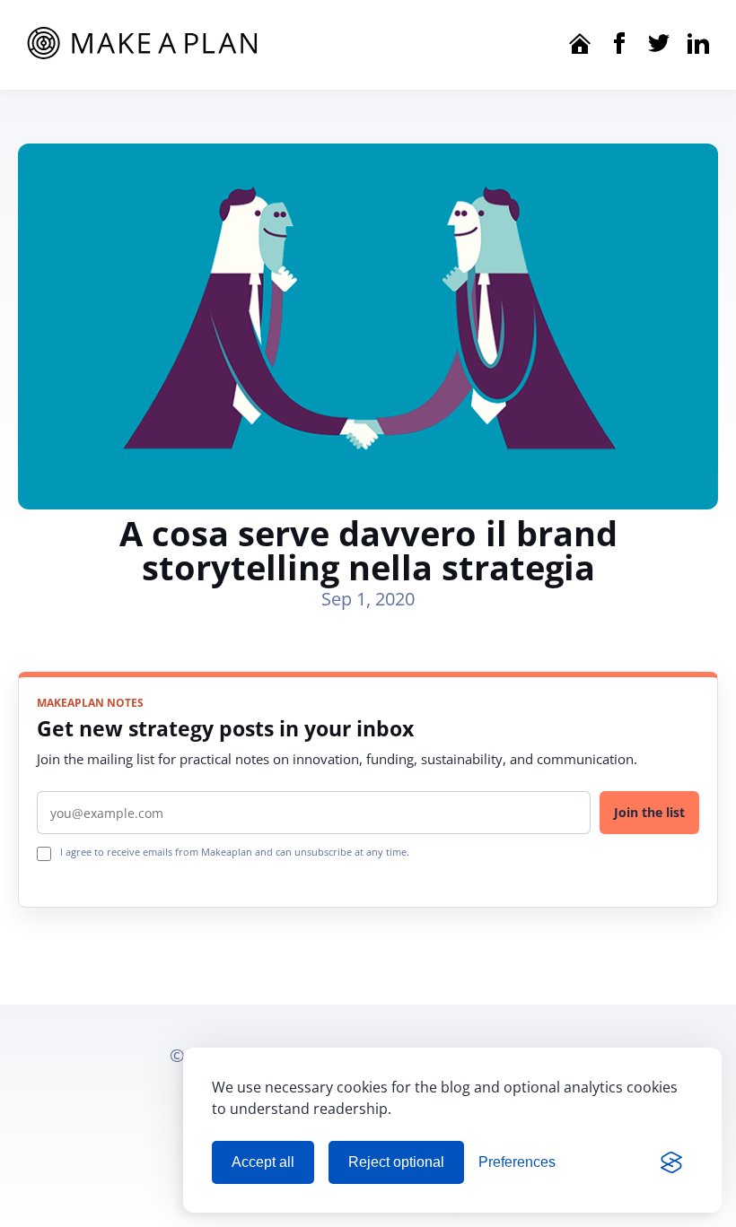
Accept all (263, 1162)
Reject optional (396, 1162)
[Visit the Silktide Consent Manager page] (671, 1162)
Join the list (649, 812)
